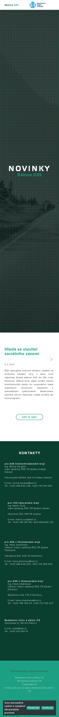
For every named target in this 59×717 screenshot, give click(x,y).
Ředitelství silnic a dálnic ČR (29, 677)
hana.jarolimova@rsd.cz (25, 561)
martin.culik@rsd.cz (26, 519)
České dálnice (29, 684)
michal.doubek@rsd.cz (24, 483)
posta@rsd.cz (19, 628)
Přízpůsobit (33, 708)
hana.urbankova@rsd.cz (28, 600)
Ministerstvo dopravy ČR (29, 681)
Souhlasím (47, 708)
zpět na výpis (29, 417)
